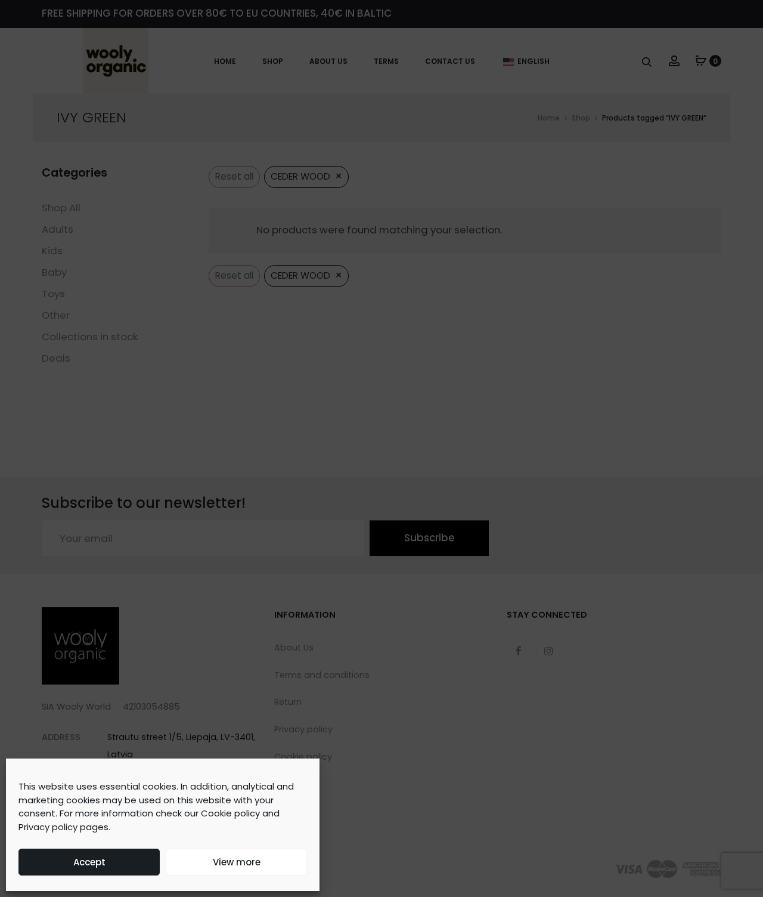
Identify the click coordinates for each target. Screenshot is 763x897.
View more (236, 862)
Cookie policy (230, 813)
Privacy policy (47, 827)
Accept (89, 862)
